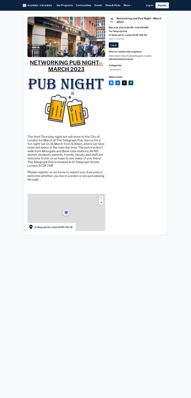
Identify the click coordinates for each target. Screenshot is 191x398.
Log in (149, 5)
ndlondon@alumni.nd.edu (121, 59)
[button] (116, 38)
